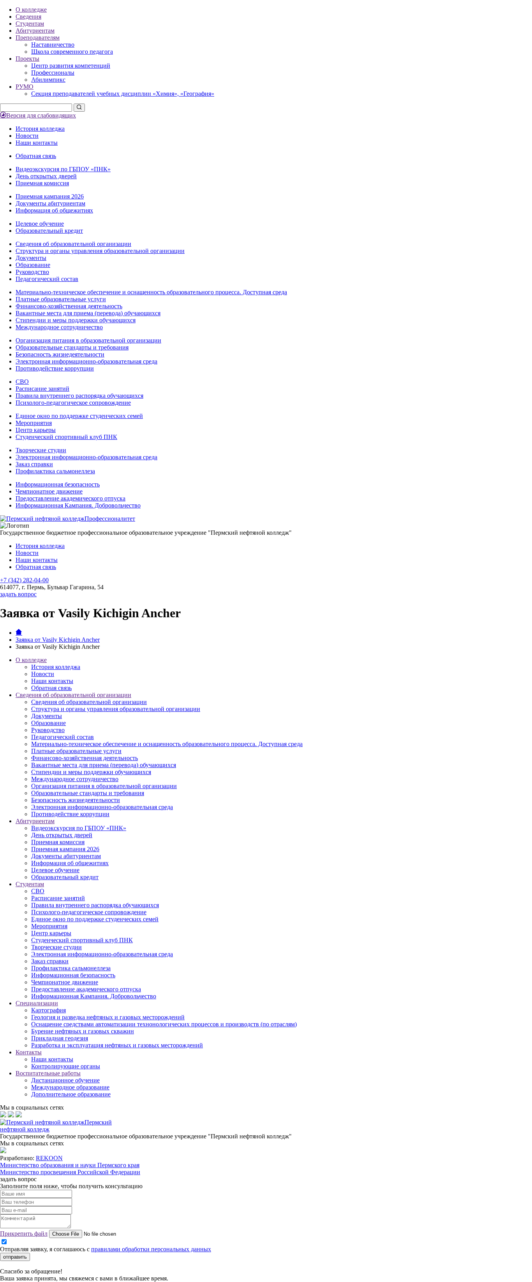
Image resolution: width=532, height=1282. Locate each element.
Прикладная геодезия (59, 1038)
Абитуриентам (35, 30)
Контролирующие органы (65, 1066)
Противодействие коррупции (55, 368)
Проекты (27, 58)
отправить (15, 1257)
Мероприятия (34, 423)
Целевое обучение (40, 223)
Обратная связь (36, 156)
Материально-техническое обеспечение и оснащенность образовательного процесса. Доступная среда (151, 292)
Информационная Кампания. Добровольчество (78, 505)
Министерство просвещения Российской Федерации (70, 1172)
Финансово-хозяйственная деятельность (69, 306)
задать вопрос (18, 594)
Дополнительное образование (71, 1094)
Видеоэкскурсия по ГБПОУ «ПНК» (63, 169)
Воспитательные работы (48, 1073)
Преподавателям (38, 37)
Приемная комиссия (42, 183)
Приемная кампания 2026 (50, 196)
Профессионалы (52, 72)
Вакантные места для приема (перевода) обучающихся (88, 313)
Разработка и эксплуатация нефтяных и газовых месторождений (117, 1045)
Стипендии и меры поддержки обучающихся (76, 320)
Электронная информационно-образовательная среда (86, 361)
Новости (27, 135)
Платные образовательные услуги (61, 299)
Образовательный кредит (49, 230)
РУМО (24, 86)
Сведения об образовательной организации (73, 244)
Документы (31, 258)
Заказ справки (34, 464)
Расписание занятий (42, 388)
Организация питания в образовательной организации (88, 340)
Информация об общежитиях (54, 210)
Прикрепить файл (24, 1233)
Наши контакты (37, 142)
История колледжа (40, 128)
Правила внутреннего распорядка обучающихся (79, 395)
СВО (22, 381)
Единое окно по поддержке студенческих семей (79, 416)
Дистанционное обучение (65, 1080)
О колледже (31, 9)
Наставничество (52, 44)
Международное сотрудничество (59, 327)
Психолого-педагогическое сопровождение (73, 402)
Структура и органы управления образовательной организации (100, 251)
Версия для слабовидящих (41, 115)
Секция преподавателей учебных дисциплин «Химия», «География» (122, 93)
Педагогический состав (47, 279)
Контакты (29, 1052)
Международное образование (70, 1087)
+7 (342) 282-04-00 (24, 580)
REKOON (49, 1158)
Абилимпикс (48, 79)
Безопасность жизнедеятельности (60, 354)
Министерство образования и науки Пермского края (69, 1165)
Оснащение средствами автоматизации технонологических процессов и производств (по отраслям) (164, 1024)
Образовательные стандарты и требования (72, 347)
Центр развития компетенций (70, 65)
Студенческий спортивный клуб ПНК (66, 437)
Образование (33, 265)
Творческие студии (41, 450)
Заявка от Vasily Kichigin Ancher (58, 639)
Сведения (28, 16)
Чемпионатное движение (49, 491)
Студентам (30, 23)
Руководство (32, 272)
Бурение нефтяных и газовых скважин (82, 1031)
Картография (48, 1010)
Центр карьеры (36, 430)
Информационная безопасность (58, 484)
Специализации (37, 1003)
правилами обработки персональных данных (151, 1249)
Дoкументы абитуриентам (50, 203)
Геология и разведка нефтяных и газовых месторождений (108, 1017)
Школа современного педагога (72, 51)
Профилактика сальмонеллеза (55, 471)
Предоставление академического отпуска (70, 498)
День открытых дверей (46, 176)
